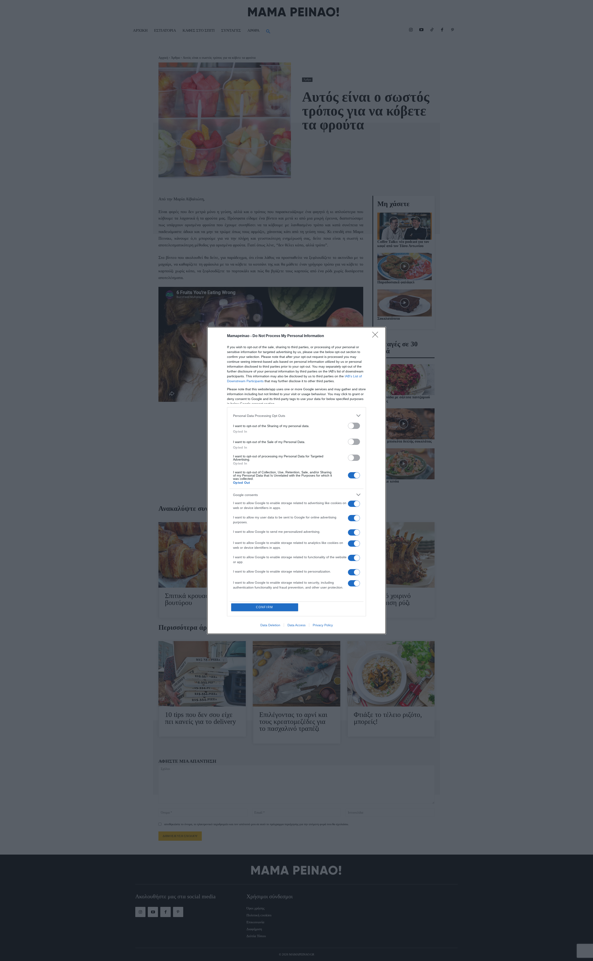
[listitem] (296, 415)
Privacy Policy (323, 625)
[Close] (376, 336)
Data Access (296, 625)
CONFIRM (264, 607)
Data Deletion (270, 625)
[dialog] (296, 480)
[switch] (354, 426)
